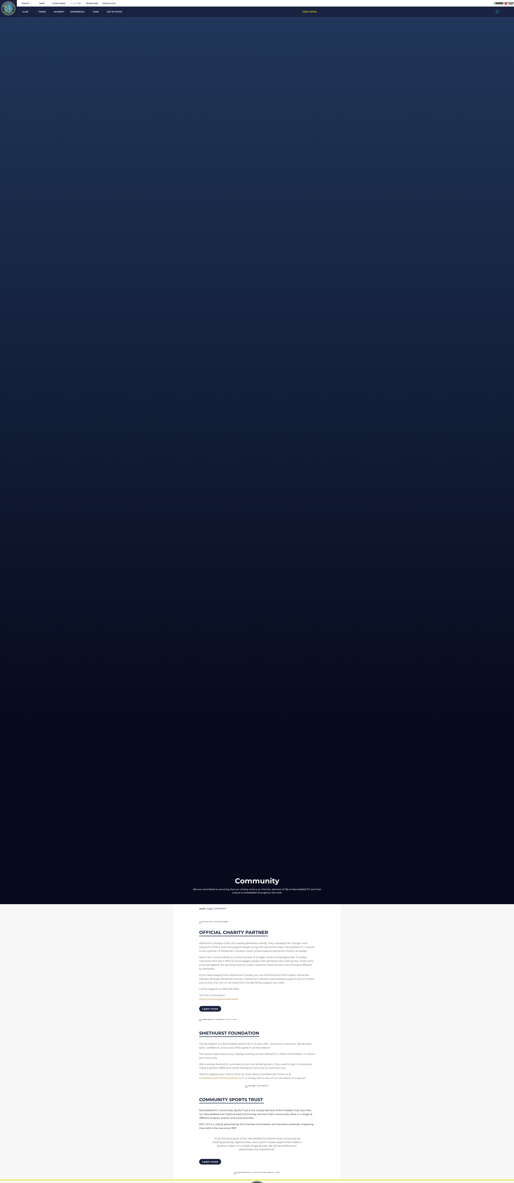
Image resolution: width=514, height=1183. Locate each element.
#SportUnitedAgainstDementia (218, 999)
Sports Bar (92, 3)
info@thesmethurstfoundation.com (221, 1078)
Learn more (210, 1008)
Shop (42, 3)
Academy (59, 11)
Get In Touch (114, 11)
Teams (42, 11)
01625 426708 (309, 11)
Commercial (77, 11)
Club (25, 11)
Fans (96, 11)
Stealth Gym (109, 3)
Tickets (25, 3)
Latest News (58, 3)
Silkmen (75, 3)
